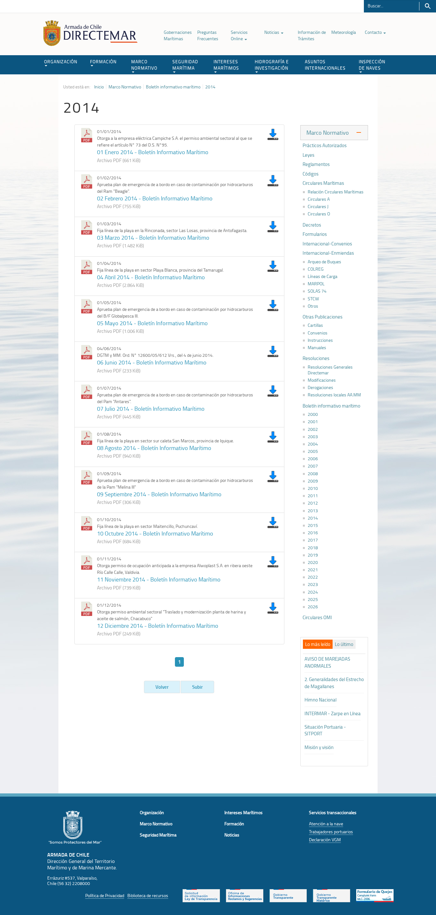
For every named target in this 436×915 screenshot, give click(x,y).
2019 (313, 555)
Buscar (427, 6)
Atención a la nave (326, 824)
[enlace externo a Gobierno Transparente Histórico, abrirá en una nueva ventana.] (331, 895)
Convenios (317, 333)
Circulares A (319, 199)
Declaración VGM (325, 839)
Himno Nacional (320, 699)
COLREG (316, 269)
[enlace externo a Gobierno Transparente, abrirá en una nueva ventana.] (288, 895)
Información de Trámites (312, 35)
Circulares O (319, 214)
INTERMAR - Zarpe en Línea (332, 713)
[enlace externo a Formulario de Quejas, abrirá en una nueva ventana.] (375, 895)
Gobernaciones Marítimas (178, 35)
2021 (313, 570)
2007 (313, 466)
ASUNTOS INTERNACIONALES (325, 64)
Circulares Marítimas (323, 183)
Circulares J (318, 206)
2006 (313, 458)
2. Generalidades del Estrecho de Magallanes (334, 682)
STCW (313, 299)
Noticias (272, 32)
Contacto (374, 32)
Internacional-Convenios (327, 244)
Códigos (311, 174)
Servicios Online (239, 35)
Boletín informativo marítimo (173, 86)
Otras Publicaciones (322, 317)
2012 (313, 503)
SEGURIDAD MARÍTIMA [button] (185, 64)
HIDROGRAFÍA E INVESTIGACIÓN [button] (272, 64)
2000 (313, 414)
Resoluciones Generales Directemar (330, 370)
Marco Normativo (125, 86)
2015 (313, 525)
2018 (313, 548)
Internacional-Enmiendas (328, 253)
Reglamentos (316, 164)
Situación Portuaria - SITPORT (325, 730)
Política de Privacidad (104, 895)
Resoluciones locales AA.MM (334, 395)
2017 (313, 540)
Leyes (308, 155)
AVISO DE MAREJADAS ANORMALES (327, 662)
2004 (313, 444)
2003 (313, 436)
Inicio (99, 86)
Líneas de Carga (322, 276)
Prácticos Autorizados (325, 145)
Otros (313, 306)
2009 (313, 481)
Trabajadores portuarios (331, 832)
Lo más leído (317, 644)
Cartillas (315, 325)
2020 (313, 562)
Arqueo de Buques (324, 262)
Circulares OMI (317, 617)
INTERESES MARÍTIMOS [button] (226, 64)
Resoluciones (316, 358)
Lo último (344, 644)
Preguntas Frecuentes (207, 35)
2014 (210, 86)
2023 (313, 584)
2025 (313, 599)
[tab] (318, 644)
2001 (313, 421)
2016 (313, 533)
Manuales (317, 347)
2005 (313, 451)
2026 (313, 607)
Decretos (312, 225)
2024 (313, 592)
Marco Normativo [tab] (327, 132)
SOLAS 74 (317, 291)
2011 (313, 496)
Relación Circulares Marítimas (336, 192)
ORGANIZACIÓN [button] (60, 61)
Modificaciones (322, 380)
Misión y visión (319, 747)
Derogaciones (320, 387)
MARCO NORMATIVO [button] (144, 64)
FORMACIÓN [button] (103, 61)
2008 (313, 473)
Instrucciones (320, 340)
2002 (313, 429)
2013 (313, 511)
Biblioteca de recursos (147, 895)
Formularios (315, 234)
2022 (313, 577)
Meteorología (343, 32)
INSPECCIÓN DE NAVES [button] (372, 64)
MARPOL (316, 284)
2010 (313, 488)
